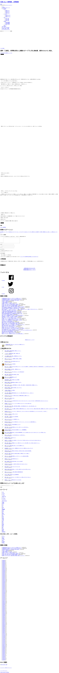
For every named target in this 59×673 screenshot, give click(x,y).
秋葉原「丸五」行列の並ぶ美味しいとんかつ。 (9, 312)
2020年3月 (3, 609)
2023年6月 (3, 573)
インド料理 (3, 495)
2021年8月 (3, 593)
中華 (4, 17)
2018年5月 (3, 629)
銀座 (2, 528)
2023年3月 (3, 576)
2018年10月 (4, 624)
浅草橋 (2, 522)
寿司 (2, 508)
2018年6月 (3, 628)
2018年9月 (3, 625)
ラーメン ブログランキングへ (3, 670)
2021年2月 (3, 599)
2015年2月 (3, 657)
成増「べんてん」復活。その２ (9, 398)
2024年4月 (3, 564)
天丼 (2, 506)
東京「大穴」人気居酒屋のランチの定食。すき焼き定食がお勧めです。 (13, 315)
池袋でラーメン (8, 16)
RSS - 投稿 (5, 664)
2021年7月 (3, 594)
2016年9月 (3, 647)
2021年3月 (3, 598)
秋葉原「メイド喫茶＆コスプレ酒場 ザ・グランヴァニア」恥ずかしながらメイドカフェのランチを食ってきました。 (23, 440)
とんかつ (3, 493)
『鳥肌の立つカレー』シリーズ (29, 339)
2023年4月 (3, 575)
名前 (1, 244)
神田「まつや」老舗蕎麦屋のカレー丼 (10, 377)
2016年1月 (3, 654)
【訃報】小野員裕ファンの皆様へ (7, 302)
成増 (2, 512)
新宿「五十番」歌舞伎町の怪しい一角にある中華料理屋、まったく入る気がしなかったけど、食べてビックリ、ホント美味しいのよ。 (25, 432)
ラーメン (4, 500)
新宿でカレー (8, 11)
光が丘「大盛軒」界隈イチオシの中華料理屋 (12, 474)
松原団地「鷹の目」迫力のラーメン (10, 437)
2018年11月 (4, 623)
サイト (1, 247)
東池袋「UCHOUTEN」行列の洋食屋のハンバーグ (12, 424)
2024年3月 (3, 565)
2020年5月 (3, 607)
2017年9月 (3, 636)
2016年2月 (3, 653)
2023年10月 (4, 570)
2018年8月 (3, 626)
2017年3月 (3, 641)
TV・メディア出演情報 (5, 27)
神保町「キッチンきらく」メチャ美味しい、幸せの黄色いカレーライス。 (13, 324)
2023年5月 (3, 574)
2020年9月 (3, 603)
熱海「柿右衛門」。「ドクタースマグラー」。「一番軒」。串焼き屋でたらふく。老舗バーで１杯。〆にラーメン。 (20, 309)
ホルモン (1, 227)
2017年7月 (3, 638)
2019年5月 (3, 618)
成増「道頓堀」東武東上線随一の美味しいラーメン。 (13, 350)
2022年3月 (3, 587)
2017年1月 (3, 643)
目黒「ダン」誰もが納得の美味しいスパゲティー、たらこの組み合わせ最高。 (17, 456)
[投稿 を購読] (2, 664)
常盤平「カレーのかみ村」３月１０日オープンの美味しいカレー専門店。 (13, 328)
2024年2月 (3, 566)
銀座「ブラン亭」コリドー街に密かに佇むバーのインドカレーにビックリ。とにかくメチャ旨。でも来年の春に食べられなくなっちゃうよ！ (26, 400)
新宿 (3, 513)
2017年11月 (4, 634)
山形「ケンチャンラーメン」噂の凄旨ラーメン (12, 419)
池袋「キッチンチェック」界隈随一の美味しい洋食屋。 (13, 358)
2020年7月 (3, 605)
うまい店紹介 (4, 8)
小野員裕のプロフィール (6, 7)
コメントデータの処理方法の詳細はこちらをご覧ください (29, 256)
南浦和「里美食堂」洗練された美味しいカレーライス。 (13, 387)
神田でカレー (8, 10)
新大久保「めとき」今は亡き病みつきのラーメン (12, 361)
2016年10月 (4, 646)
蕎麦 (2, 527)
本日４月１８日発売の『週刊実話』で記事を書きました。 (11, 308)
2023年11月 (4, 569)
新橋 (2, 515)
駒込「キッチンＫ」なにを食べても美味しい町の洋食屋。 (11, 322)
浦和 (3, 227)
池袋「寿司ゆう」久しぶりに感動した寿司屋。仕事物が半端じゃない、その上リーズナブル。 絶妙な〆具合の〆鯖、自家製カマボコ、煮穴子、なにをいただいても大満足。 (31, 408)
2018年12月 (4, 622)
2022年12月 (4, 579)
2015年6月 (3, 656)
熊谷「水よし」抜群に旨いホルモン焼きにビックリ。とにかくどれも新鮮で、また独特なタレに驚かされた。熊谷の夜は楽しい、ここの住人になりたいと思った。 (30, 366)
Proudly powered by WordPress (4, 672)
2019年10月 (4, 613)
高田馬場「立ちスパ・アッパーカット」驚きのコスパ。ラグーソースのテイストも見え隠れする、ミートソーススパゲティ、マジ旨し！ (26, 411)
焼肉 (5, 227)
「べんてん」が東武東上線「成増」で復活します (12, 353)
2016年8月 (3, 648)
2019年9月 (3, 614)
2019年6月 (3, 617)
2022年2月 (3, 588)
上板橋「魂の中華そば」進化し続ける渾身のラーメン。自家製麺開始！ (16, 429)
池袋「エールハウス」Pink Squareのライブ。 (9, 326)
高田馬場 (3, 531)
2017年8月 (3, 637)
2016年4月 (3, 651)
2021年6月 (3, 595)
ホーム (3, 6)
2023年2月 (3, 577)
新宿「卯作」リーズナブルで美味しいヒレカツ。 (9, 317)
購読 (1, 487)
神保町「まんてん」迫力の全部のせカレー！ (12, 458)
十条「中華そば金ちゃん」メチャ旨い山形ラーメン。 (10, 329)
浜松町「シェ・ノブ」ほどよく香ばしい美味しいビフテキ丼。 (11, 318)
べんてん (3, 494)
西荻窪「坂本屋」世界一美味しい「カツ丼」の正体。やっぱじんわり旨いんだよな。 (18, 469)
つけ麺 (2, 492)
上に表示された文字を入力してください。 (6, 250)
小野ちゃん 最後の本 (5, 550)
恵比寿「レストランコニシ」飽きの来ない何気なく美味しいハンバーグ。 (13, 306)
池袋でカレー (8, 13)
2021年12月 (4, 590)
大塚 (2, 505)
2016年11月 (4, 645)
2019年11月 (4, 612)
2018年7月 (3, 627)
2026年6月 (3, 561)
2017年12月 (4, 633)
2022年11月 (4, 580)
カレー (5, 9)
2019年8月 (3, 615)
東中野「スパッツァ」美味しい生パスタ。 (8, 332)
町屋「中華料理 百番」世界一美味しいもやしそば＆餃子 (14, 461)
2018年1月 (3, 632)
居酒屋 (5, 21)
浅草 (2, 521)
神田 (2, 525)
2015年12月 (4, 655)
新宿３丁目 (3, 514)
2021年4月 (3, 597)
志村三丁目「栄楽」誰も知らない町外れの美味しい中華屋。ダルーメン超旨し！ (17, 453)
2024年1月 (3, 567)
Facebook (3, 541)
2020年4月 (3, 608)
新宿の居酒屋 (8, 22)
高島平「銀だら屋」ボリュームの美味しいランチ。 (10, 327)
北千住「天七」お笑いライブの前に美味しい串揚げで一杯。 (11, 304)
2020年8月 (3, 604)
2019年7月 (3, 616)
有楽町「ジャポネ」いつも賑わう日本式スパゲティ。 (10, 303)
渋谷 (2, 523)
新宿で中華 (7, 18)
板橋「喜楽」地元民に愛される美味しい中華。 (12, 374)
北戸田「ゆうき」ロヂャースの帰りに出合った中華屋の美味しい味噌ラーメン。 (17, 395)
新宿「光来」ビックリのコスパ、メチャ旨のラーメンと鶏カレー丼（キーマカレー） (18, 477)
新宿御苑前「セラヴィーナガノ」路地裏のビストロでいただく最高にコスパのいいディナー (19, 448)
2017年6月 (3, 639)
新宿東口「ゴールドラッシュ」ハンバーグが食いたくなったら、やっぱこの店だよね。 (18, 403)
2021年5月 (3, 596)
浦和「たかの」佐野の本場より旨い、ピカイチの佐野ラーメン (14, 445)
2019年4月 (3, 619)
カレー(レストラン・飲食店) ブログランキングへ (6, 667)
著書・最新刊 (4, 26)
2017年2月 (3, 642)
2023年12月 (4, 568)
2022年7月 (3, 583)
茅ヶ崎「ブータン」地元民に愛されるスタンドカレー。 (10, 319)
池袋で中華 (7, 20)
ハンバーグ (4, 499)
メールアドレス (2, 485)
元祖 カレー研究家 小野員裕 (9, 2)
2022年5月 (3, 585)
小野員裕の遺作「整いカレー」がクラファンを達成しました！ (11, 298)
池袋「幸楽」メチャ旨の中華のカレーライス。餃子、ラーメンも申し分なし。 (17, 427)
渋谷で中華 (7, 19)
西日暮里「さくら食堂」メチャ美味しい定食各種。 (10, 316)
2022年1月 (3, 589)
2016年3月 (3, 652)
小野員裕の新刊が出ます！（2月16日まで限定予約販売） (11, 549)
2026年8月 (3, 560)
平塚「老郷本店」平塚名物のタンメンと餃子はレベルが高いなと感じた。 (13, 307)
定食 (3, 507)
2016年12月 (4, 644)
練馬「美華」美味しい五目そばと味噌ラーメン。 (9, 325)
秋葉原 (2, 526)
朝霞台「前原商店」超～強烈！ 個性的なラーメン (13, 369)
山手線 (2, 510)
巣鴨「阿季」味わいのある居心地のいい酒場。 (9, 331)
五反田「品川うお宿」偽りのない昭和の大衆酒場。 (10, 305)
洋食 (4, 25)
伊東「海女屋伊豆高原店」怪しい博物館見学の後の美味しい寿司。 (12, 313)
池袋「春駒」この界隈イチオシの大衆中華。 (12, 416)
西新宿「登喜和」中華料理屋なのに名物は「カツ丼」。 (13, 382)
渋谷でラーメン (8, 15)
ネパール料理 (3, 498)
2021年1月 (3, 600)
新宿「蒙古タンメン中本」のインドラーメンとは (12, 466)
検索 (1, 4)
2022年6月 (3, 584)
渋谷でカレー (8, 12)
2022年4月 (3, 586)
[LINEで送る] (5, 54)
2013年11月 (4, 658)
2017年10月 (4, 635)
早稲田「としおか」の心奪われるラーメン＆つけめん (13, 479)
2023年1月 (3, 578)
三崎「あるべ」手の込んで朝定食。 (7, 314)
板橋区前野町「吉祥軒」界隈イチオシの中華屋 (12, 379)
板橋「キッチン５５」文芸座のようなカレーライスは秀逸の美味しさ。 (13, 333)
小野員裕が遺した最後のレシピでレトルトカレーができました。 (12, 299)
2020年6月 (3, 606)
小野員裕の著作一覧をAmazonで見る (29, 268)
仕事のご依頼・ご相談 (5, 28)
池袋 (3, 518)
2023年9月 (3, 571)
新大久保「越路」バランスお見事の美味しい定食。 (10, 323)
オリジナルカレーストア (6, 29)
